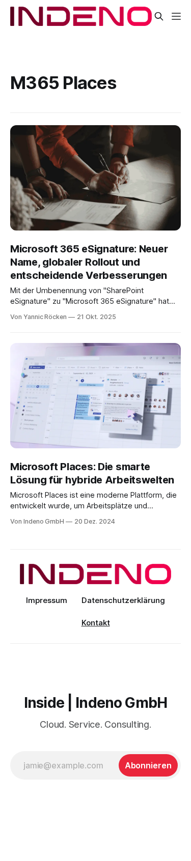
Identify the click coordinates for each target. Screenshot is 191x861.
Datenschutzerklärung (123, 600)
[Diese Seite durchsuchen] (159, 16)
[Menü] (176, 16)
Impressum (46, 600)
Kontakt (95, 622)
